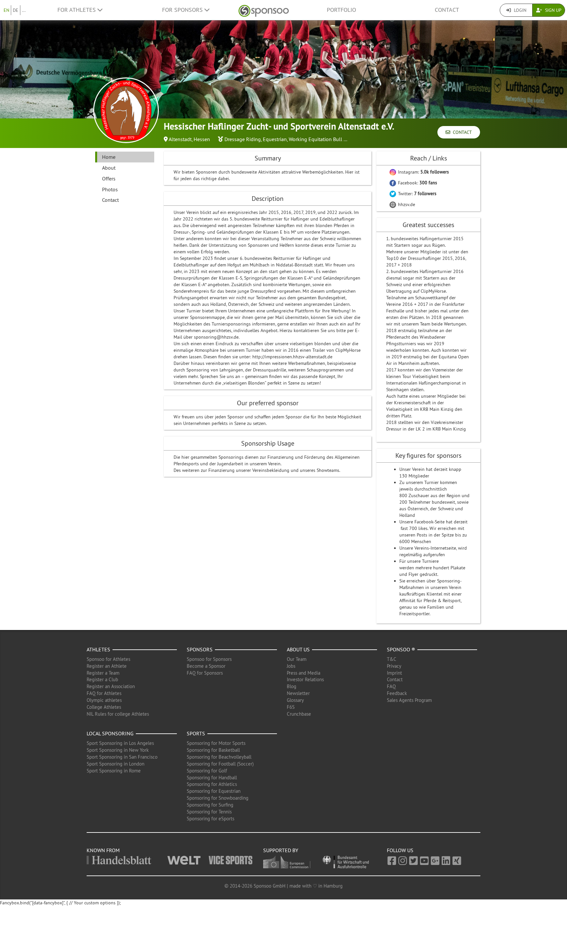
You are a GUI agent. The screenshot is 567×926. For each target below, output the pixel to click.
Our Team (296, 659)
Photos (110, 189)
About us (298, 649)
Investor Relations (305, 679)
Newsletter (298, 693)
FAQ (391, 686)
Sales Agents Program (409, 700)
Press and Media (303, 673)
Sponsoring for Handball (212, 777)
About (109, 167)
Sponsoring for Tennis (209, 812)
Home (109, 157)
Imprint (394, 673)
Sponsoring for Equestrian (214, 791)
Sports (196, 733)
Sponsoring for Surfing (210, 805)
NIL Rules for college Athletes (118, 714)
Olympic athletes (104, 700)
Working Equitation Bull (315, 139)
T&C (391, 659)
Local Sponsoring (110, 733)
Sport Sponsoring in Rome (114, 771)
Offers (109, 178)
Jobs (291, 666)
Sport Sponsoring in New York (118, 750)
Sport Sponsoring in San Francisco (122, 757)
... (24, 10)
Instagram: (423, 172)
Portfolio (341, 9)
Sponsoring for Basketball (213, 750)
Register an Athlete (107, 666)
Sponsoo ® (401, 649)
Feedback (397, 693)
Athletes (98, 649)
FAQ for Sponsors (205, 673)
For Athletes (77, 9)
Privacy (394, 666)
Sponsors (200, 649)
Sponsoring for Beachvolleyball (219, 757)
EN (6, 10)
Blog (291, 686)
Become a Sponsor (206, 666)
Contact (447, 9)
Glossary (295, 700)
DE (15, 10)
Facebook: (417, 183)
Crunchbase (299, 714)
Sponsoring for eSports (210, 818)
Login (519, 10)
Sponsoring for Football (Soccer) (220, 764)
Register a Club (102, 679)
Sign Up (552, 10)
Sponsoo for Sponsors (209, 659)
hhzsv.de (406, 204)
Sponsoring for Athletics (212, 784)
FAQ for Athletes (104, 693)
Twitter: (416, 194)
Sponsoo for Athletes (108, 659)
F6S (291, 707)
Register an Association (111, 686)
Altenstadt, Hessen (189, 139)
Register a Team (103, 673)
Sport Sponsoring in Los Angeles (120, 743)
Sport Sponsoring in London (115, 764)
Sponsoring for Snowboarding (217, 798)
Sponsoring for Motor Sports (216, 743)
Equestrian (275, 139)
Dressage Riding (242, 139)
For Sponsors (183, 9)
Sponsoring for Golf (207, 771)
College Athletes (104, 707)
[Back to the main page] (264, 10)
